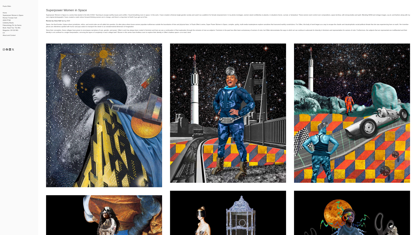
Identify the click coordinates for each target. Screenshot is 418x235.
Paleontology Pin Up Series (12, 25)
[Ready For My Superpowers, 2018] (104, 115)
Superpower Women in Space (13, 15)
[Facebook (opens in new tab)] (7, 49)
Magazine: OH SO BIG (10, 30)
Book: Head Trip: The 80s (11, 28)
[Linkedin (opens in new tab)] (10, 49)
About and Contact (9, 35)
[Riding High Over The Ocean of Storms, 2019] (228, 113)
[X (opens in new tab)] (13, 49)
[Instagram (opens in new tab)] (4, 49)
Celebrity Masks (8, 23)
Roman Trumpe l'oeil (10, 18)
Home (5, 13)
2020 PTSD (7, 20)
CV (4, 33)
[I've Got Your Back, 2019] (352, 113)
